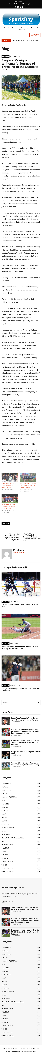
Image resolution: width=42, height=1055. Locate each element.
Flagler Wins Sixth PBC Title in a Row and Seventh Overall (9, 485)
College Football (9, 797)
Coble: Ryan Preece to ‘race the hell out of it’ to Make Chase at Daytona (24, 719)
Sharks (5, 855)
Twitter (18, 7)
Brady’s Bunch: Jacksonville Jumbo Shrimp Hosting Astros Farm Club (20, 648)
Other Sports (7, 845)
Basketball (6, 790)
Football (5, 807)
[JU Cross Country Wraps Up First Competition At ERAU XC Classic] (28, 477)
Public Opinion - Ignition (10, 1049)
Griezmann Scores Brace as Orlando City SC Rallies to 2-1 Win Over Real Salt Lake (25, 742)
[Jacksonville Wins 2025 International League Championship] (10, 498)
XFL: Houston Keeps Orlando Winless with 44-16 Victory (21, 689)
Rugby (4, 851)
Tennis (4, 865)
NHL (3, 841)
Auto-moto (6, 783)
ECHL (4, 800)
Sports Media (7, 862)
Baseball (5, 787)
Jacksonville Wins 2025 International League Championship (9, 506)
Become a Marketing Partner (24, 4)
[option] (26, 40)
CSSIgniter (16, 1051)
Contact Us (12, 4)
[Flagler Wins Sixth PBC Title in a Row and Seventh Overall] (10, 477)
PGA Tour (5, 848)
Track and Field (8, 868)
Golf (4, 814)
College (5, 794)
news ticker (6, 523)
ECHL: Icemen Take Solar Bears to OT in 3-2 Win (20, 606)
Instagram (20, 7)
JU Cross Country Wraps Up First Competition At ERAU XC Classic (28, 485)
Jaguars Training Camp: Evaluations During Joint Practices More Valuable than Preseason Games (25, 731)
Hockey (5, 817)
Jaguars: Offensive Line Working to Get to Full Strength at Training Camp (25, 764)
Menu (36, 35)
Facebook (15, 7)
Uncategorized (8, 872)
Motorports (7, 834)
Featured (5, 56)
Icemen (4, 821)
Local (4, 831)
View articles (18, 552)
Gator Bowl (6, 811)
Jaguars (5, 824)
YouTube (22, 7)
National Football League (13, 838)
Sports (5, 858)
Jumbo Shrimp (8, 828)
